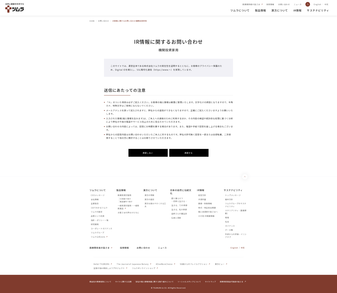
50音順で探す (125, 199)
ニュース (297, 4)
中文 (326, 4)
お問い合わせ (284, 4)
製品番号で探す (126, 201)
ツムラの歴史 (96, 211)
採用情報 (270, 4)
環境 (227, 217)
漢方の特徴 (149, 195)
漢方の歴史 (149, 199)
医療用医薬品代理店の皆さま (231, 281)
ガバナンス (230, 226)
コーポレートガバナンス (101, 228)
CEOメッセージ (98, 195)
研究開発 (95, 224)
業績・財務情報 (205, 203)
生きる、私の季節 (179, 209)
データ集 (229, 230)
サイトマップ (210, 281)
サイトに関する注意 (123, 281)
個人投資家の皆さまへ (208, 211)
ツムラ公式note (98, 236)
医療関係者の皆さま (251, 4)
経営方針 (202, 195)
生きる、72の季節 (179, 205)
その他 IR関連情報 (206, 216)
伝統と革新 (176, 217)
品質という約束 (98, 216)
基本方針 (229, 199)
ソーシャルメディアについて (189, 281)
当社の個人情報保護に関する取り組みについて (154, 281)
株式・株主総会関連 (207, 207)
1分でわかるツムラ (99, 207)
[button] (148, 153)
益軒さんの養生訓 (179, 213)
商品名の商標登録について (100, 281)
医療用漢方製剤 (124, 195)
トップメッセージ (233, 195)
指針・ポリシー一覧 (99, 220)
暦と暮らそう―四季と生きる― (179, 200)
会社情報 (95, 199)
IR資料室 (202, 199)
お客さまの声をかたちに (128, 212)
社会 (227, 221)
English (317, 4)
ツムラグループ (97, 232)
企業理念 (95, 203)
